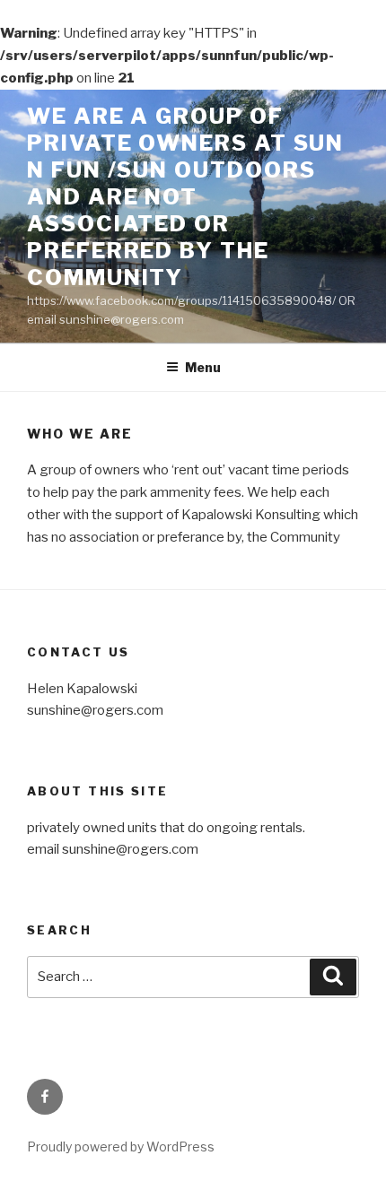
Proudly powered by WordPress (121, 1146)
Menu (203, 367)
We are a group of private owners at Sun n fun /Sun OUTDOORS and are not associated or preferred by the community (185, 197)
